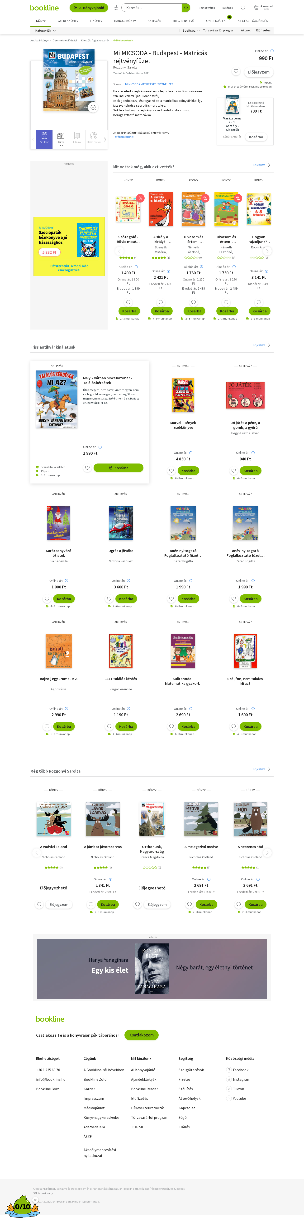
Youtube (239, 1098)
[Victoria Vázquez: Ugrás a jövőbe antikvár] (121, 523)
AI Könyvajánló (91, 7)
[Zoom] (93, 107)
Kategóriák (43, 30)
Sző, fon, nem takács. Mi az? (245, 681)
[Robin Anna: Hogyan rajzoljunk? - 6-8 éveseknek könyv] (259, 209)
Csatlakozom (142, 1035)
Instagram (241, 1079)
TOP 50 (137, 1126)
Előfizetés (263, 30)
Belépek (228, 8)
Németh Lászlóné (193, 249)
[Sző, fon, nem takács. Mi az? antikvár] (245, 651)
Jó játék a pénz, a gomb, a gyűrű (245, 425)
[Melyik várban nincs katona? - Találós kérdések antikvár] (56, 399)
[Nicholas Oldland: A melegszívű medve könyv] (201, 819)
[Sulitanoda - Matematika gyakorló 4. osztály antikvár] (183, 651)
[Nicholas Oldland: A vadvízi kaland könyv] (54, 819)
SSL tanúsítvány (43, 1193)
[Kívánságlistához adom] (236, 71)
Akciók (246, 30)
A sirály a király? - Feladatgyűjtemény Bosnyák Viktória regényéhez (161, 239)
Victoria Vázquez (121, 561)
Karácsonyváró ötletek (58, 553)
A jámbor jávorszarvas (103, 846)
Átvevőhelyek (189, 1098)
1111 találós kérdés (121, 678)
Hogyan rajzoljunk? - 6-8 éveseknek (258, 239)
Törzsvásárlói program (219, 30)
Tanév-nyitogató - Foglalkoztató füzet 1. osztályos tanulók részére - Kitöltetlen (183, 553)
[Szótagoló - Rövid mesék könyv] (128, 209)
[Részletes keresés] (116, 7)
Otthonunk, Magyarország (152, 849)
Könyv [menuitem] (41, 21)
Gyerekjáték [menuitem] (218, 19)
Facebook (240, 1069)
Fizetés (184, 1079)
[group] (44, 139)
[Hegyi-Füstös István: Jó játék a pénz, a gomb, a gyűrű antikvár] (245, 395)
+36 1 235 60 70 (48, 1069)
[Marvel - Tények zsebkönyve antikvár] (183, 395)
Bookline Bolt (47, 1088)
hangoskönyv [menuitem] (125, 21)
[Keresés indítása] (186, 7)
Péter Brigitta (183, 561)
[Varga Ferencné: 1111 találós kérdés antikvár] (121, 651)
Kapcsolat (187, 1107)
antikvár (57, 365)
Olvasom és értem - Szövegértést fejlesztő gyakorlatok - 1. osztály (226, 239)
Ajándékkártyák (143, 1079)
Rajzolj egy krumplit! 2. (59, 678)
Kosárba (256, 136)
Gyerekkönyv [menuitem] (68, 21)
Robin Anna (259, 247)
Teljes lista (259, 165)
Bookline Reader (144, 1088)
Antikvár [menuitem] (154, 21)
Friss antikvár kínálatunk (52, 347)
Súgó (183, 1117)
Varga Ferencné (121, 689)
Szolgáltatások (191, 1069)
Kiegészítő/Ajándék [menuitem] (253, 21)
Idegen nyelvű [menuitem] (183, 21)
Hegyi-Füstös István (245, 433)
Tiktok (238, 1088)
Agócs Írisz (58, 689)
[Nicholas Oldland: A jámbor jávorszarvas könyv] (103, 819)
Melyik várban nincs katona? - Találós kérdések (107, 380)
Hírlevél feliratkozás (148, 1107)
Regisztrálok (207, 8)
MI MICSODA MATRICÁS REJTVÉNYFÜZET (149, 84)
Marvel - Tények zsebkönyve (183, 425)
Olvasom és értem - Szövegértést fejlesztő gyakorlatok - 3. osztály (193, 239)
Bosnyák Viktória (161, 249)
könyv (128, 180)
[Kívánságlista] (243, 7)
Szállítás (186, 1088)
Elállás (184, 1126)
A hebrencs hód (250, 846)
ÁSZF (88, 1136)
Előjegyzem (259, 72)
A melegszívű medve (201, 846)
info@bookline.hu (50, 1079)
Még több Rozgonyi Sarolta (55, 771)
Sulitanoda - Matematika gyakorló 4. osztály (183, 681)
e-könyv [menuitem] (96, 21)
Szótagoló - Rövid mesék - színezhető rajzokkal (128, 239)
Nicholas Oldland (53, 857)
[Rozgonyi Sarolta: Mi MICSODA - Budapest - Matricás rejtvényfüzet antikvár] (69, 80)
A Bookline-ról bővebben (104, 1069)
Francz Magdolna (152, 857)
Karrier (89, 1088)
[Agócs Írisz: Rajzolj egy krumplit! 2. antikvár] (59, 651)
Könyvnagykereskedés (101, 1117)
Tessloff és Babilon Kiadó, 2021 (131, 73)
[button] (105, 139)
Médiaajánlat (94, 1107)
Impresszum (94, 1098)
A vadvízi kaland (53, 846)
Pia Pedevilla (59, 561)
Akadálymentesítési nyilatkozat (100, 1152)
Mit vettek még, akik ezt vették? (143, 166)
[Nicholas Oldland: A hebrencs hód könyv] (250, 819)
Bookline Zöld (95, 1079)
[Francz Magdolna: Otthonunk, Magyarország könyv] (152, 819)
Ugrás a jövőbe (121, 550)
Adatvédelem (94, 1126)
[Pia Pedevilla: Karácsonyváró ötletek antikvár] (58, 523)
